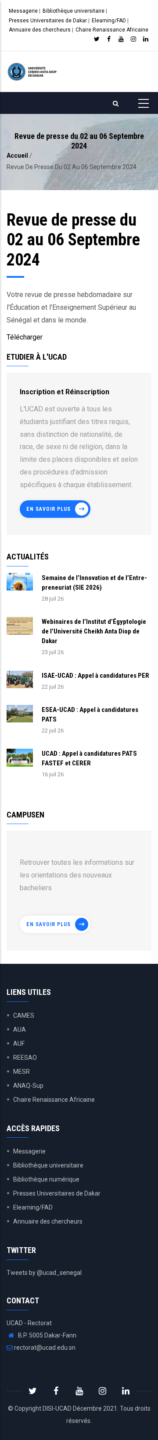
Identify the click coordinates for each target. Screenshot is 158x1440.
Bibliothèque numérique (46, 1179)
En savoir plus (48, 509)
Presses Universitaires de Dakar (48, 21)
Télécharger (25, 337)
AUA (19, 1029)
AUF (19, 1043)
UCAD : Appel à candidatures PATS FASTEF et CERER (89, 758)
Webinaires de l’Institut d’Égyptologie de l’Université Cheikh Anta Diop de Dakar (94, 631)
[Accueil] (33, 71)
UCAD (63, 1408)
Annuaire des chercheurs (40, 30)
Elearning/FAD (109, 21)
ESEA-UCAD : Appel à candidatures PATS (90, 714)
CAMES (23, 1015)
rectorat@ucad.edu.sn (44, 1347)
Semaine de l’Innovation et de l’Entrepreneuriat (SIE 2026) (94, 582)
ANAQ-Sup (28, 1085)
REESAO (25, 1057)
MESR (21, 1071)
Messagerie (23, 11)
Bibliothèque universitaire (73, 11)
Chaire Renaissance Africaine (111, 30)
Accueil (17, 155)
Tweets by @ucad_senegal (44, 1272)
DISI (48, 1408)
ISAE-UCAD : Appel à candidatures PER (95, 675)
